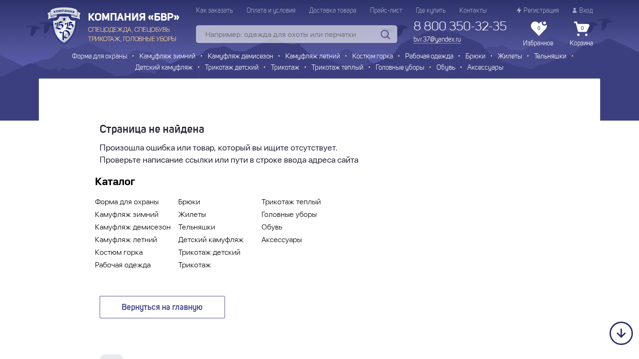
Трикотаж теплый (337, 68)
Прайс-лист (386, 10)
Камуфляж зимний (167, 56)
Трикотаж (285, 68)
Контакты (473, 10)
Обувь (445, 68)
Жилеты (510, 56)
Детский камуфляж (164, 68)
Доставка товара (332, 10)
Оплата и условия (271, 10)
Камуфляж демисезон (240, 56)
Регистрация (541, 10)
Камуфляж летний (312, 56)
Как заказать (214, 10)
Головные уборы (400, 68)
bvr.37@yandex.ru (437, 39)
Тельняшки (550, 56)
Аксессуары (485, 68)
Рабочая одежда (429, 56)
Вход (586, 10)
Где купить (431, 10)
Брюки (475, 56)
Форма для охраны (99, 56)
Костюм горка (372, 56)
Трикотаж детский (232, 68)
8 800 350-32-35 (460, 27)
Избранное (538, 36)
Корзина (581, 36)
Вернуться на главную (162, 307)
